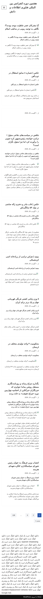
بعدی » (37, 521)
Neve (39, 597)
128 (13, 515)
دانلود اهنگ (34, 536)
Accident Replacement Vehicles (15, 590)
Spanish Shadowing (30, 542)
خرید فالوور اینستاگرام (14, 560)
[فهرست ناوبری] (4, 7)
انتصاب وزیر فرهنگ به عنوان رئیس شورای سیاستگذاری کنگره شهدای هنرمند (23, 466)
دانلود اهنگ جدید (12, 536)
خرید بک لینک (25, 536)
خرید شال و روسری (9, 575)
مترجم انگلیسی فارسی (27, 578)
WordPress (27, 597)
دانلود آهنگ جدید (24, 575)
